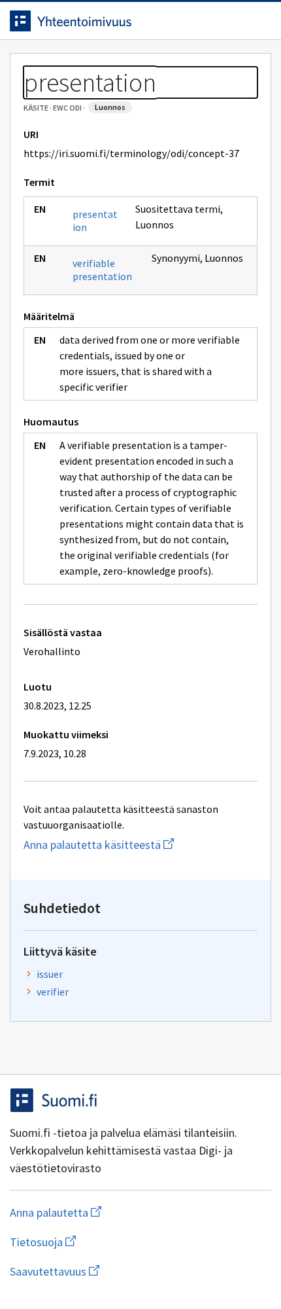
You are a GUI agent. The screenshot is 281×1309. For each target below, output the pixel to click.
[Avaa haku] (232, 21)
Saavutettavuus (130, 1271)
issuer (50, 973)
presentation (95, 220)
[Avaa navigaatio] (258, 21)
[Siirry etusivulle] (114, 20)
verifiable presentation (102, 270)
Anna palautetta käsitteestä (140, 844)
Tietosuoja (106, 1242)
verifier (53, 991)
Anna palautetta (107, 1212)
